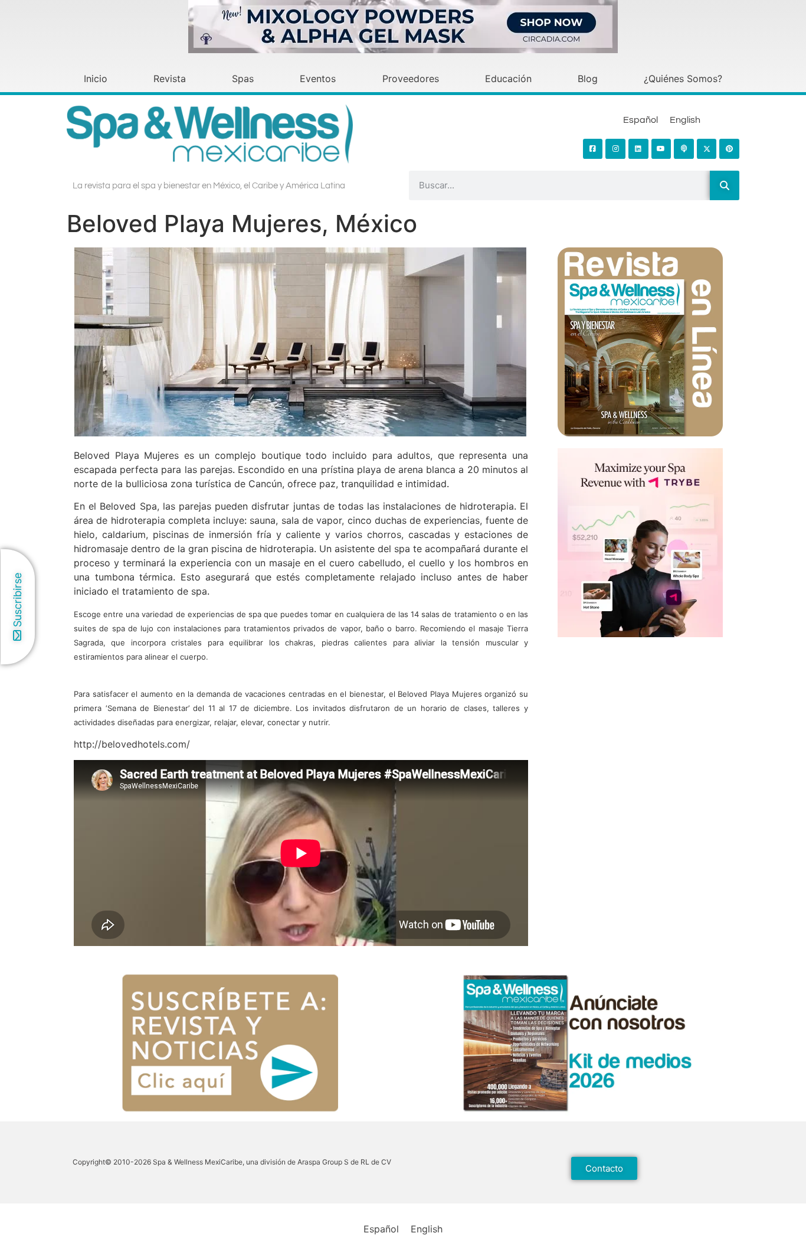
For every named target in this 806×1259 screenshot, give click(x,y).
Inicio (95, 78)
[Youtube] (661, 149)
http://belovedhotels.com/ (132, 744)
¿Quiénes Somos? (683, 78)
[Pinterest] (729, 149)
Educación (508, 78)
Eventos (318, 78)
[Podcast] (684, 149)
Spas (243, 78)
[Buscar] (724, 185)
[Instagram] (615, 149)
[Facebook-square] (593, 149)
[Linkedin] (638, 149)
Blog (588, 78)
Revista (169, 78)
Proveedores (410, 78)
